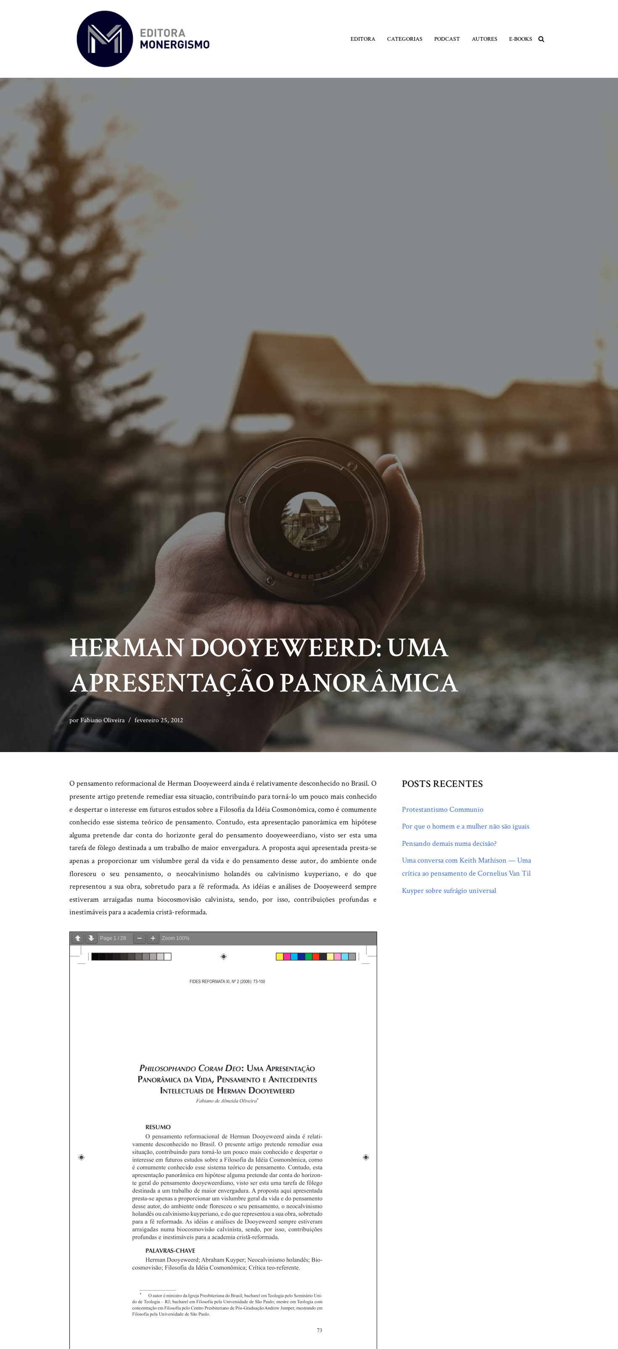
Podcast (447, 39)
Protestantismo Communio (442, 809)
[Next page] (91, 939)
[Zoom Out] (139, 939)
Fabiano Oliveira (102, 720)
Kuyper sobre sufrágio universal (449, 890)
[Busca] (541, 39)
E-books (520, 39)
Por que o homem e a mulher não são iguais (465, 826)
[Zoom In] (153, 939)
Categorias (405, 39)
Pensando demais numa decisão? (449, 843)
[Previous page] (77, 939)
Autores (484, 39)
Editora (363, 39)
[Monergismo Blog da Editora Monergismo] (143, 39)
